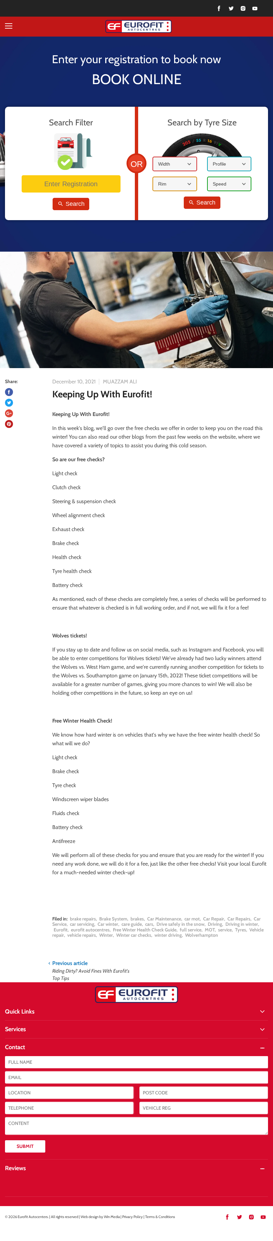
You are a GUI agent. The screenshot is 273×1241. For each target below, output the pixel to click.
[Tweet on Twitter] (9, 403)
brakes (137, 919)
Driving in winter (241, 924)
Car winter (108, 924)
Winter (106, 935)
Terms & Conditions (160, 1216)
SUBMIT (25, 1146)
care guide (132, 924)
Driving (215, 924)
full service (190, 930)
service (225, 930)
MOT (210, 930)
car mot (192, 919)
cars (149, 924)
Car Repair (213, 919)
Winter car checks (133, 935)
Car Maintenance (164, 919)
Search (74, 204)
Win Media (112, 1216)
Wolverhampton (201, 935)
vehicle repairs (81, 935)
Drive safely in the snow (180, 924)
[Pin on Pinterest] (9, 424)
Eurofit (61, 930)
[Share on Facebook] (9, 392)
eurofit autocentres (90, 930)
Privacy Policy (132, 1216)
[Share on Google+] (9, 413)
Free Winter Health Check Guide (144, 930)
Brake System (113, 919)
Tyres (240, 930)
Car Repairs (238, 919)
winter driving (168, 935)
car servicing (82, 924)
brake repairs (83, 919)
